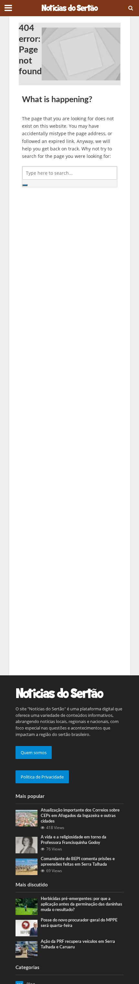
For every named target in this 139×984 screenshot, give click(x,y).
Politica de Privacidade (42, 777)
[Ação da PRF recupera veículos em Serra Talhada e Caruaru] (27, 949)
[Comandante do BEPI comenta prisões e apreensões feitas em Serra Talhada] (27, 866)
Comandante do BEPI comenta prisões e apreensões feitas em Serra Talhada (78, 861)
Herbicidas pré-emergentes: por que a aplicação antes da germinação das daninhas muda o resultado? (81, 904)
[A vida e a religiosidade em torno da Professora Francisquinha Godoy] (27, 845)
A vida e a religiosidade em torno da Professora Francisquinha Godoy (73, 840)
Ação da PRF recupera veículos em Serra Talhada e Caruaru (78, 944)
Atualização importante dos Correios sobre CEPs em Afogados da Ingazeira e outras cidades (80, 815)
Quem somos (34, 752)
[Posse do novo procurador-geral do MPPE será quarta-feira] (27, 928)
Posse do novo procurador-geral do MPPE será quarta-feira (79, 923)
